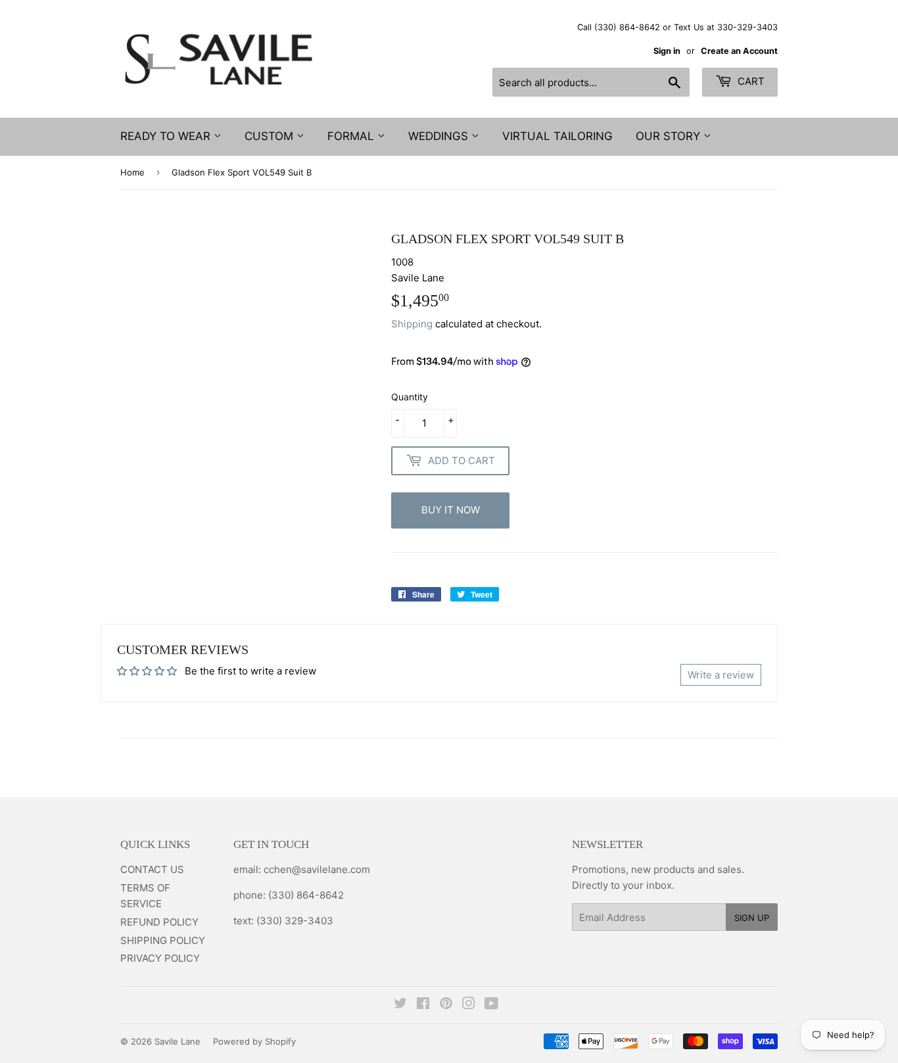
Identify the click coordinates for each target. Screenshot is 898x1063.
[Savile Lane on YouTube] (491, 1005)
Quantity (409, 396)
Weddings (439, 136)
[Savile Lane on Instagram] (468, 1005)
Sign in (666, 51)
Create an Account (739, 51)
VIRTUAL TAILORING (557, 136)
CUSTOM (270, 136)
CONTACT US (152, 869)
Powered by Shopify (254, 1041)
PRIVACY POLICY (160, 958)
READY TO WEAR (167, 136)
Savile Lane (177, 1041)
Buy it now (450, 510)
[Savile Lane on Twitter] (400, 1005)
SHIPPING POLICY (162, 940)
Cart (750, 81)
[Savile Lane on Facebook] (423, 1005)
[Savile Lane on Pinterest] (446, 1005)
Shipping (412, 324)
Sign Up (751, 917)
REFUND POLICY (159, 922)
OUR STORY (669, 136)
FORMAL (352, 136)
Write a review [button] (721, 675)
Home (132, 172)
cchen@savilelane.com (315, 869)
